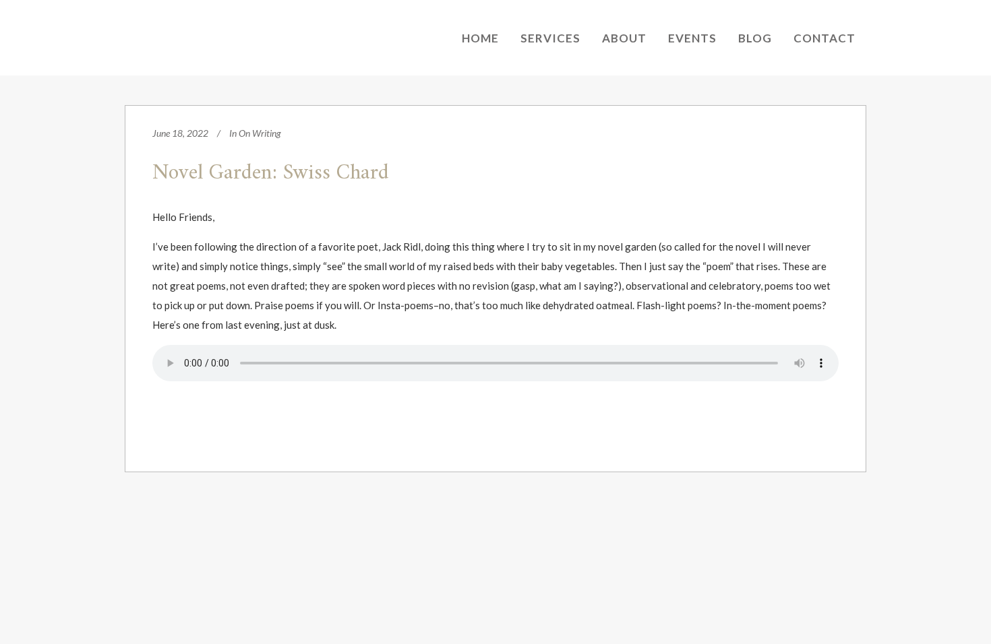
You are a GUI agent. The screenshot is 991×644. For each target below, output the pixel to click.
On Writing (260, 133)
